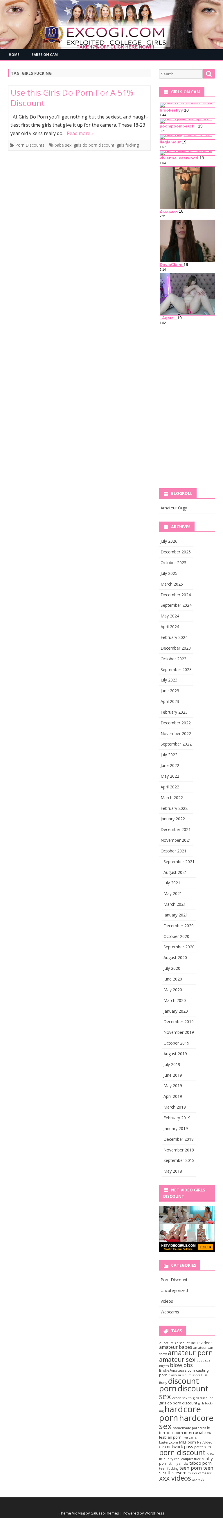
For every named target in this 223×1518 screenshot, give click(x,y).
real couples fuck (187, 1459)
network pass (180, 1446)
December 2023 (176, 648)
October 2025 (173, 562)
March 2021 (174, 904)
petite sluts (202, 1447)
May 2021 (172, 893)
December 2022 (176, 723)
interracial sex (197, 1432)
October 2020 (176, 936)
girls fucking (128, 145)
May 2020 (172, 989)
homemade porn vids (189, 1428)
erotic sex (179, 1398)
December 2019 (178, 1021)
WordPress (154, 1513)
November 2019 (178, 1032)
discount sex (183, 1392)
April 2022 (170, 787)
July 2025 (169, 573)
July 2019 (171, 1064)
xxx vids (198, 1479)
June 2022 (170, 765)
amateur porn (190, 1352)
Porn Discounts (29, 145)
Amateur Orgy (174, 508)
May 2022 (170, 776)
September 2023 (176, 669)
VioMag (78, 1513)
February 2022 (174, 808)
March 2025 (172, 584)
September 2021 (179, 861)
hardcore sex (186, 1422)
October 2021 (173, 851)
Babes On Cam (44, 54)
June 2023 (170, 690)
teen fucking (168, 1468)
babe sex (63, 145)
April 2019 (172, 1096)
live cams (190, 1437)
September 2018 (179, 1160)
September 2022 (176, 744)
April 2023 (170, 701)
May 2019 (172, 1085)
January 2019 (175, 1128)
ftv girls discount (200, 1398)
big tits (164, 1366)
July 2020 (171, 968)
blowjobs (181, 1364)
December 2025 (176, 552)
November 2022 (176, 733)
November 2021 (176, 840)
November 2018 (178, 1150)
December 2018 (178, 1139)
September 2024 (176, 605)
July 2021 (171, 882)
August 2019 (175, 1053)
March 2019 (174, 1107)
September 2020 (179, 947)
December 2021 (176, 829)
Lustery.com (168, 1442)
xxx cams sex (202, 1473)
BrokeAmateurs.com (177, 1370)
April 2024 (170, 626)
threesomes (179, 1472)
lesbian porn (170, 1437)
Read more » (80, 133)
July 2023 (169, 680)
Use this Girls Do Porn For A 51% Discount (72, 97)
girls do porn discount (94, 145)
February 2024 (174, 637)
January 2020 (175, 1011)
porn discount (182, 1452)
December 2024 (176, 594)
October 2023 (173, 658)
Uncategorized (174, 1290)
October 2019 (176, 1043)
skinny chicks (178, 1463)
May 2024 (170, 616)
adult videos (202, 1342)
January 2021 (175, 915)
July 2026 (169, 541)
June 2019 (172, 1075)
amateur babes (175, 1347)
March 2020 (174, 1000)
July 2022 (169, 754)
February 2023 (174, 712)
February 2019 (176, 1117)
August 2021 (175, 872)
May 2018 (172, 1171)
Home (14, 54)
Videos (167, 1301)
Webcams (170, 1312)
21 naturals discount (174, 1343)
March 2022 (172, 797)
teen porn (190, 1467)
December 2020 (178, 925)
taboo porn (200, 1463)
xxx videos (175, 1478)
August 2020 (175, 957)
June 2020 (172, 979)
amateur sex (177, 1359)
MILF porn (187, 1442)
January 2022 (173, 818)
